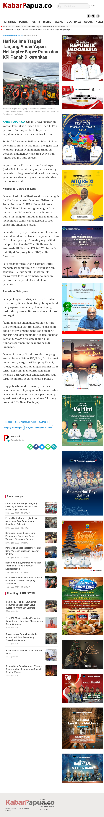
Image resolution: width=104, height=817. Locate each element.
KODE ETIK (44, 810)
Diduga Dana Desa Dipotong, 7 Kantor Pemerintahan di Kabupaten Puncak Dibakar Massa (24, 669)
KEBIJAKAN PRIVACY (47, 806)
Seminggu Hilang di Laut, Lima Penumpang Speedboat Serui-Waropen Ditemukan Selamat (21, 605)
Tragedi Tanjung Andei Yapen (39, 427)
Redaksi (15, 436)
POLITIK (35, 22)
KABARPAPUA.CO (14, 122)
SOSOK (88, 22)
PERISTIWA (9, 22)
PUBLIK (23, 22)
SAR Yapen (43, 422)
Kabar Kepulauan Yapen (25, 422)
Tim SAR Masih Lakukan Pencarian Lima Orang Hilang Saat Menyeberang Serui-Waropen (24, 621)
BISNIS (47, 22)
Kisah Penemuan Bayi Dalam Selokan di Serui (24, 652)
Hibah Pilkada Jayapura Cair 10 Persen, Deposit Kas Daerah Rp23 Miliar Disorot (36, 26)
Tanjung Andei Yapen (13, 427)
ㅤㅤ (60, 800)
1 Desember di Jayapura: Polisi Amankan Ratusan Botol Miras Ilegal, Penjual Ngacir (37, 29)
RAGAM (59, 22)
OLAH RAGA (74, 22)
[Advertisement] (31, 471)
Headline (8, 422)
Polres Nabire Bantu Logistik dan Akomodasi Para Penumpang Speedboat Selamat (22, 637)
